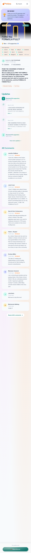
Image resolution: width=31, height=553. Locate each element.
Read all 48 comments (15, 315)
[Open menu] (27, 4)
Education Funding (7, 86)
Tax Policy (16, 86)
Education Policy (6, 25)
